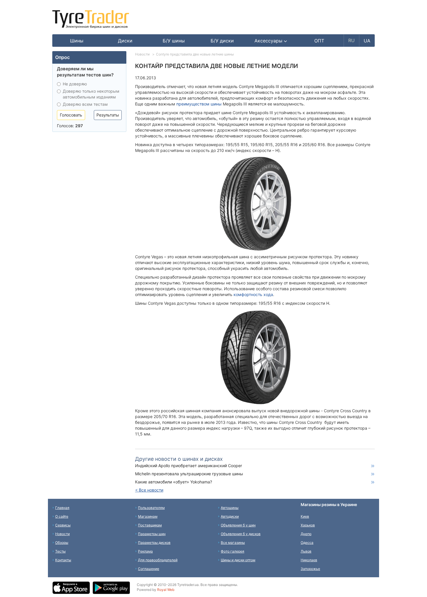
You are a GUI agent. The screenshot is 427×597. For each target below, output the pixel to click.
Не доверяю (75, 83)
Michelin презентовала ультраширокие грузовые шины (189, 473)
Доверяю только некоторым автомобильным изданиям (91, 94)
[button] (271, 40)
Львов (306, 551)
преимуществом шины (199, 103)
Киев (305, 516)
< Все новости (149, 489)
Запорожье (310, 568)
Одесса (307, 542)
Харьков (308, 525)
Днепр (306, 534)
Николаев (309, 560)
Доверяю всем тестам (85, 104)
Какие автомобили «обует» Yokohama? (173, 481)
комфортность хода (253, 294)
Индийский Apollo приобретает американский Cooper (188, 465)
